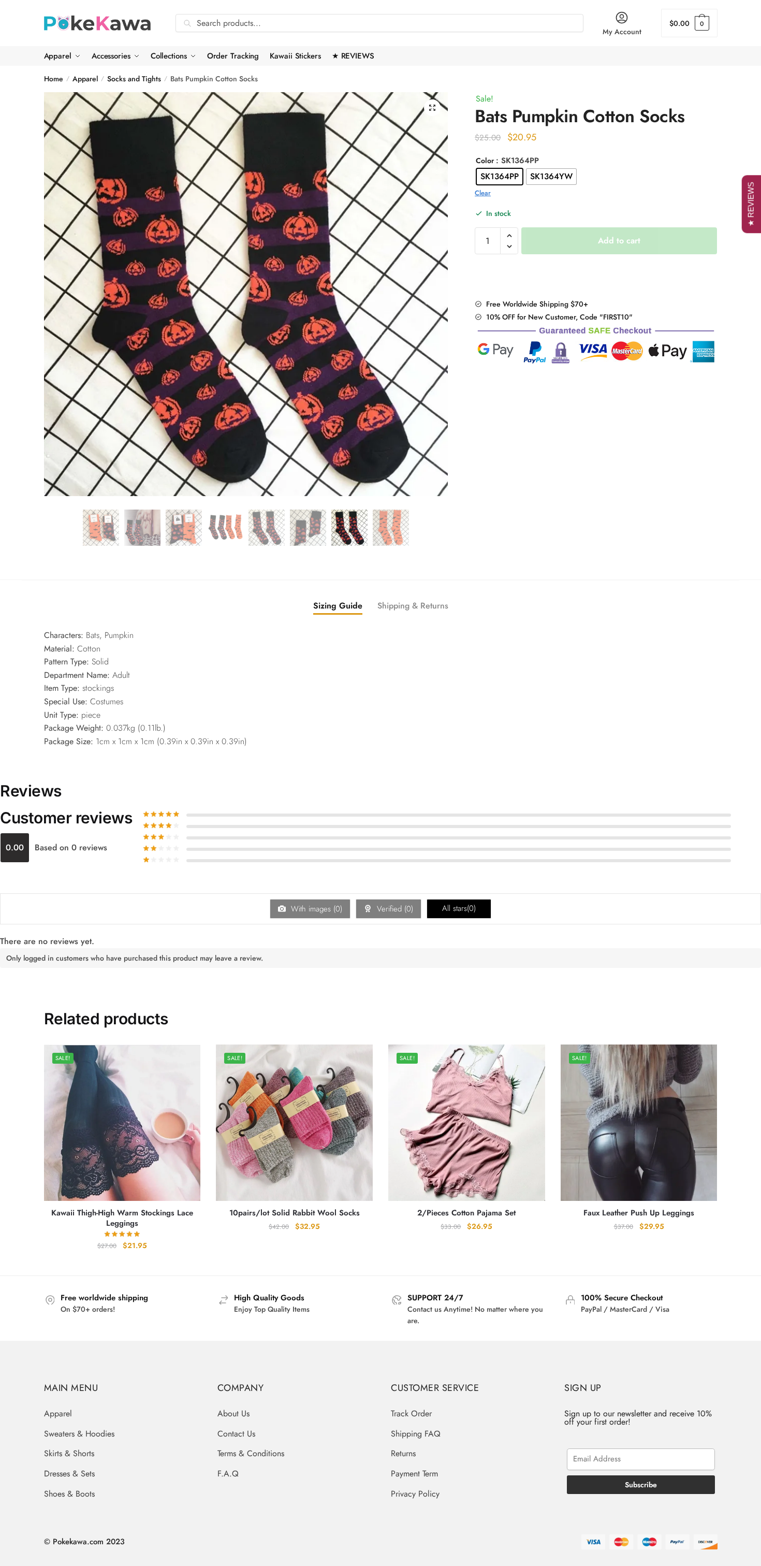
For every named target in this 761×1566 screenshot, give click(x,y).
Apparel (85, 79)
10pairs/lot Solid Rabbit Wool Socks (294, 1213)
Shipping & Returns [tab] (412, 606)
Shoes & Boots (69, 1494)
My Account (622, 31)
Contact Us (236, 1434)
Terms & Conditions (250, 1453)
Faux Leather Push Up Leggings (638, 1213)
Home (53, 79)
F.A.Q (228, 1474)
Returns (403, 1453)
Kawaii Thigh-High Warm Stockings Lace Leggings (122, 1218)
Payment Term (414, 1474)
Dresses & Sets (69, 1474)
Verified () (393, 909)
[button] (432, 107)
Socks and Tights (134, 79)
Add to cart (619, 241)
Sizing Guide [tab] (337, 606)
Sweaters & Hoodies (79, 1434)
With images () (315, 909)
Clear (483, 193)
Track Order (411, 1413)
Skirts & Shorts (69, 1453)
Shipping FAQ (416, 1434)
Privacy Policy (415, 1494)
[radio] (499, 176)
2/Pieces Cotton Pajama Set (466, 1213)
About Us (233, 1413)
